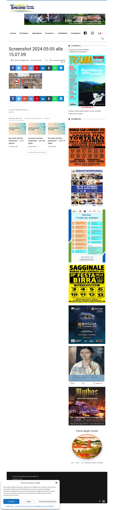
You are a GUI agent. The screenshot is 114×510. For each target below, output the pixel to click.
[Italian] (100, 33)
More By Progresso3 (33, 118)
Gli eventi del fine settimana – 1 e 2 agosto (16, 140)
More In (47, 118)
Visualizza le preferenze (47, 501)
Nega (29, 501)
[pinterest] (37, 68)
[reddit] (31, 68)
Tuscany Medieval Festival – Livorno (18, 109)
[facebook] (13, 68)
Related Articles (15, 118)
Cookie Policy (10, 506)
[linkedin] (43, 68)
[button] (56, 483)
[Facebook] (99, 501)
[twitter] (19, 68)
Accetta (11, 501)
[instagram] (103, 501)
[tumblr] (49, 68)
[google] (25, 68)
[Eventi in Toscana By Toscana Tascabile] (23, 3)
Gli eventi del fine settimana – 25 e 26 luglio (36, 140)
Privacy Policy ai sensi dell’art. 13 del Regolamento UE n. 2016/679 (34, 506)
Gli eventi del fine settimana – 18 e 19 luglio (56, 140)
